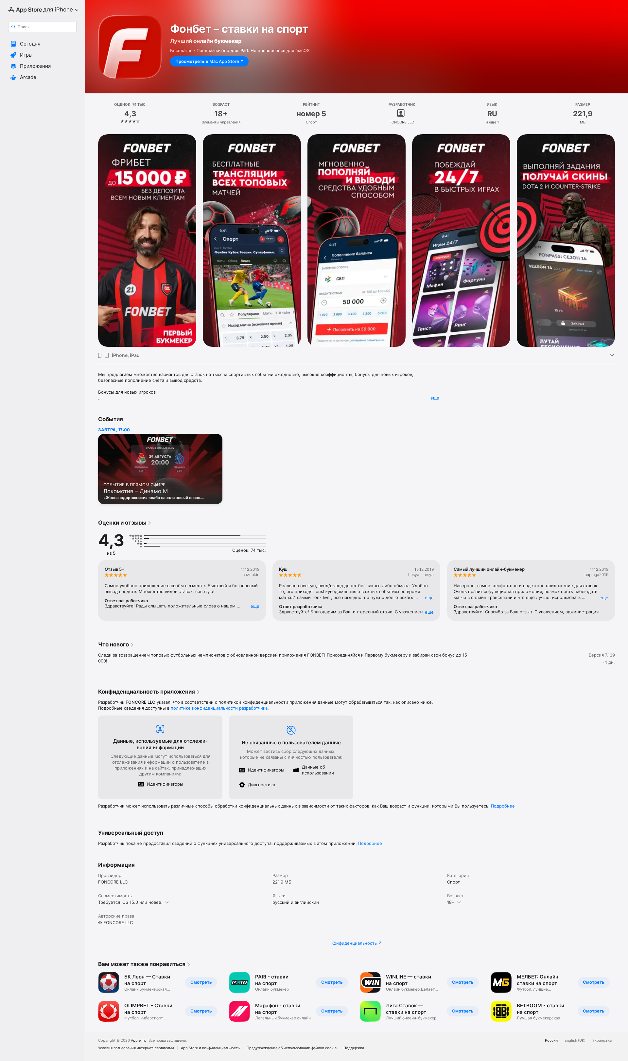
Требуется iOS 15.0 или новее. (130, 902)
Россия (551, 1040)
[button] (42, 44)
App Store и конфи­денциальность (210, 1048)
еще (434, 397)
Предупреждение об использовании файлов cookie (292, 1048)
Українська (602, 1040)
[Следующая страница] (621, 240)
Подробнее (503, 806)
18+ (451, 902)
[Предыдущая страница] (91, 240)
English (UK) (575, 1040)
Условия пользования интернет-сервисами (136, 1048)
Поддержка (353, 1048)
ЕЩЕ (255, 606)
